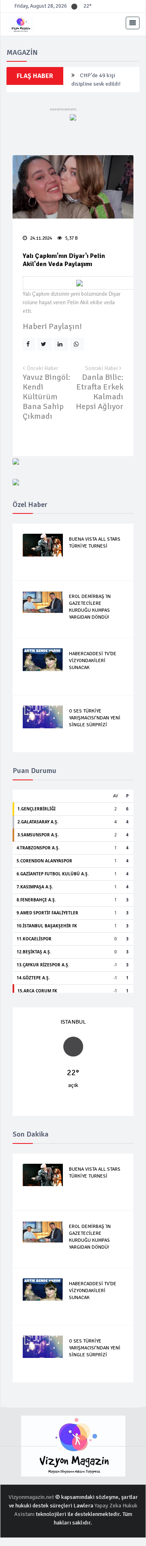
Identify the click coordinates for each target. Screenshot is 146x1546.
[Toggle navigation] (133, 23)
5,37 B (71, 238)
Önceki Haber (42, 368)
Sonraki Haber (102, 368)
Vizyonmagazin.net (32, 1497)
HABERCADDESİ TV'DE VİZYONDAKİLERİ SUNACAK (92, 661)
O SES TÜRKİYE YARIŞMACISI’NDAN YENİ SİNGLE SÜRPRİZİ (94, 718)
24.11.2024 (40, 238)
